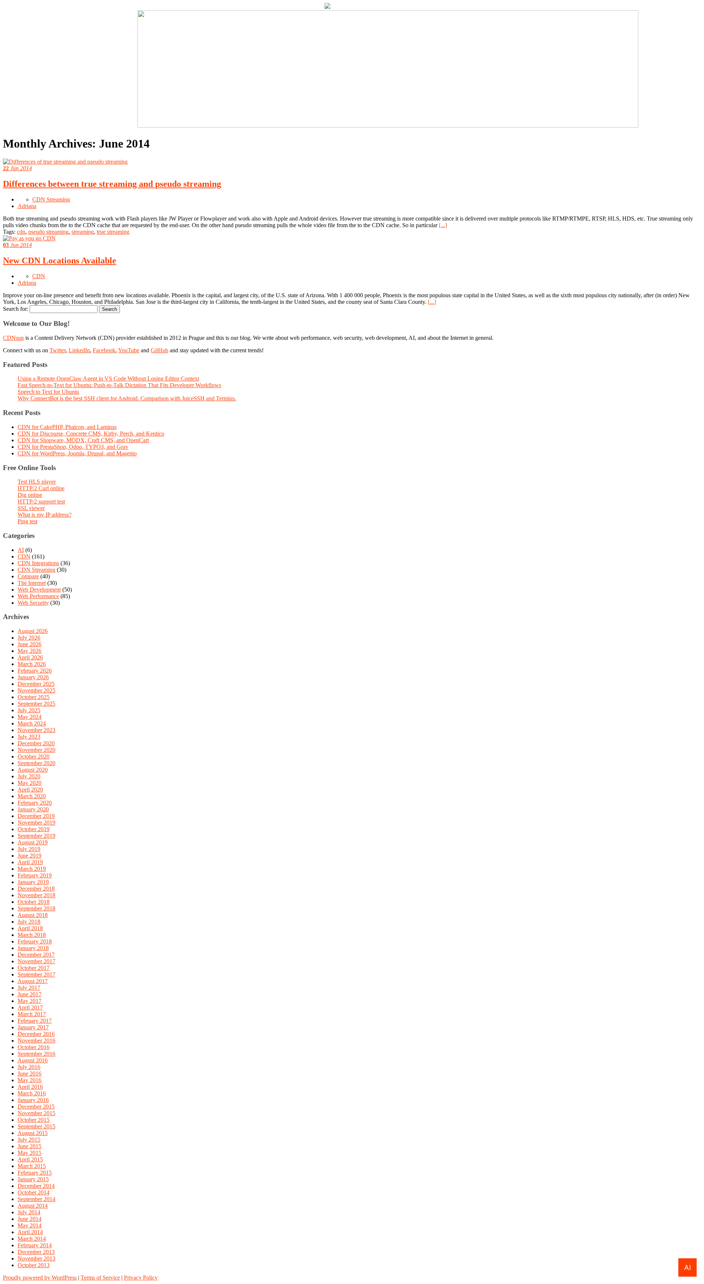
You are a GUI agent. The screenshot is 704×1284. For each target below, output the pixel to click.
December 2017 (36, 955)
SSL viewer (31, 508)
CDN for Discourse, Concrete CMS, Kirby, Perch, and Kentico (91, 433)
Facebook (104, 350)
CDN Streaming (51, 199)
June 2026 (29, 644)
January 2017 (33, 1027)
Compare (28, 576)
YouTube (128, 350)
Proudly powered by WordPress (40, 1277)
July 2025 (29, 710)
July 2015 (29, 1139)
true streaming (113, 232)
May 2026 (29, 651)
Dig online (30, 495)
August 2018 (33, 915)
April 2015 (30, 1159)
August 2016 (33, 1060)
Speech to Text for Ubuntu (48, 392)
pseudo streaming (48, 232)
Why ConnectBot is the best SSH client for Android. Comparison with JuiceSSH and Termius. (127, 398)
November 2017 (36, 961)
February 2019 (35, 875)
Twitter (58, 350)
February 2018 (35, 941)
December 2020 (36, 743)
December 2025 (36, 684)
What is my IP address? (45, 515)
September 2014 (36, 1199)
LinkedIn (79, 350)
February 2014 (35, 1245)
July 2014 (29, 1212)
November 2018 (36, 895)
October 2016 (34, 1047)
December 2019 (36, 816)
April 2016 (30, 1087)
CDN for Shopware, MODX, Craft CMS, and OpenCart (83, 440)
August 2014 (33, 1206)
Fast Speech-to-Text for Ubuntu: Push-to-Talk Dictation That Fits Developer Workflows (119, 385)
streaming (83, 232)
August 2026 (33, 631)
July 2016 (29, 1067)
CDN (38, 276)
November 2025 (36, 690)
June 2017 (29, 994)
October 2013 (34, 1265)
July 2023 (29, 737)
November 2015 (36, 1113)
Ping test (27, 521)
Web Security (33, 603)
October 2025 (34, 697)
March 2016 (32, 1093)
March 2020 (32, 796)
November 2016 (36, 1040)
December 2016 (36, 1034)
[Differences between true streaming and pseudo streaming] (65, 162)
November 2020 (36, 750)
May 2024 (29, 717)
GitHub (159, 350)
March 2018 (32, 935)
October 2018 (34, 902)
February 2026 (35, 671)
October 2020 (34, 756)
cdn (21, 232)
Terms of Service (100, 1277)
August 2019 (33, 842)
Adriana (27, 206)
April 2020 (30, 789)
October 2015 (34, 1120)
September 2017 (36, 974)
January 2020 (33, 809)
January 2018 (33, 948)
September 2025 (36, 704)
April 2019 (30, 862)
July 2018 (29, 922)
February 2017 (35, 1021)
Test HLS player (37, 482)
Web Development (39, 589)
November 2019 (36, 822)
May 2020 (29, 783)
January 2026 (33, 677)
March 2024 (32, 723)
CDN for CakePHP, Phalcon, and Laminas (67, 427)
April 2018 (30, 928)
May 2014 (29, 1225)
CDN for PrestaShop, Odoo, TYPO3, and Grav (73, 447)
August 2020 (33, 770)
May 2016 (29, 1080)
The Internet (32, 583)
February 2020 (35, 803)
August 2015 (33, 1133)
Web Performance (38, 596)
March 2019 (32, 869)
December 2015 (36, 1106)
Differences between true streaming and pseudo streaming (112, 184)
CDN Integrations (38, 563)
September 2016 (36, 1054)
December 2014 (36, 1186)
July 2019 (29, 849)
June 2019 (29, 855)
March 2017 (32, 1014)
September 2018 (36, 908)
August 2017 (33, 981)
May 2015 (29, 1153)
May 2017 (29, 1001)
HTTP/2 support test (41, 501)
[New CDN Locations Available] (29, 238)
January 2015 (33, 1179)
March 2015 (32, 1166)
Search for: (15, 309)
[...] (443, 225)
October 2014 (34, 1192)
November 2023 (36, 730)
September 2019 (36, 836)
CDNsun (13, 338)
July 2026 (29, 637)
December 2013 (36, 1252)
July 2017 (29, 988)
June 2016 (29, 1073)
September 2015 (36, 1126)
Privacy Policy (141, 1277)
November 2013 (36, 1258)
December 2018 (36, 888)
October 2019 (34, 829)
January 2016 (33, 1100)
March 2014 (32, 1239)
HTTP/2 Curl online (41, 488)
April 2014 (30, 1232)
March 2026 (32, 664)
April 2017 (30, 1007)
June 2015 (29, 1146)
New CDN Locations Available (59, 260)
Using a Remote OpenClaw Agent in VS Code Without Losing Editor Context (108, 378)
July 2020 (29, 776)
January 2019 (33, 882)
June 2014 (29, 1219)
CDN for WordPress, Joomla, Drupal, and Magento (77, 453)
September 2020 (36, 763)
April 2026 (30, 657)
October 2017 (34, 968)
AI (21, 550)
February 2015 (35, 1173)
